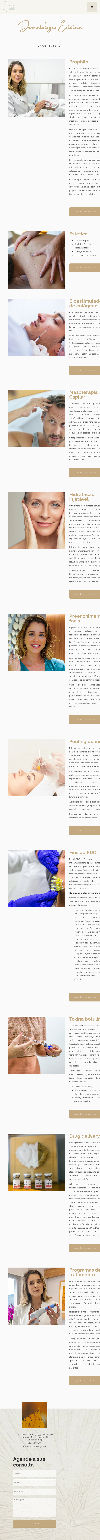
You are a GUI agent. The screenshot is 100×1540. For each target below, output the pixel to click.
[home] (13, 6)
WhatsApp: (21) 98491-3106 (35, 1446)
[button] (92, 7)
